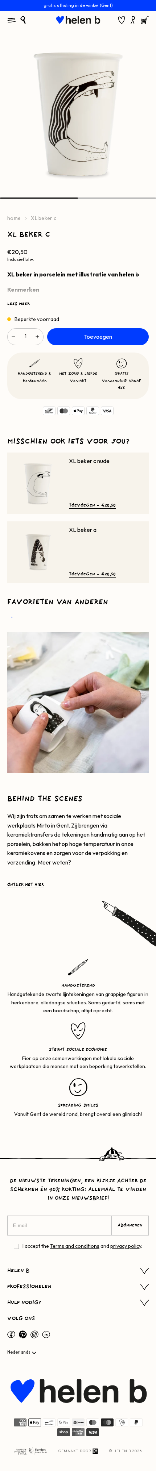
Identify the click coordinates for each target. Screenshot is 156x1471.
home (14, 218)
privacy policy (125, 1246)
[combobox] (22, 1353)
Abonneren (130, 1225)
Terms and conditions (74, 1246)
